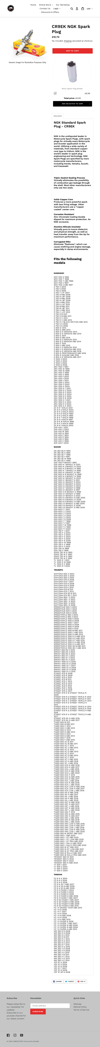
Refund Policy (80, 1007)
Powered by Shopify (31, 1041)
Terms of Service (81, 1010)
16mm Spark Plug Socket (72, 89)
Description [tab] (58, 116)
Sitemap (77, 1004)
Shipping (67, 41)
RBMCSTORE (18, 1041)
